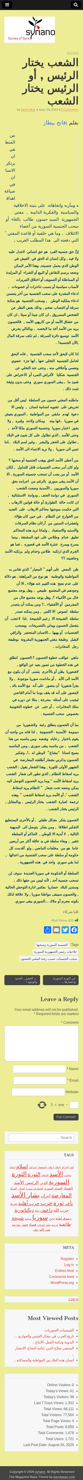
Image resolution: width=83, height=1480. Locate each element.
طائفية (65, 1224)
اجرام (65, 1167)
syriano (40, 1472)
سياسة (28, 1218)
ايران (45, 1195)
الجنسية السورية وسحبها (52, 945)
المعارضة (61, 1195)
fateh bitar (28, 109)
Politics (73, 53)
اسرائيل (33, 1167)
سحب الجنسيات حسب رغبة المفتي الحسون (49, 958)
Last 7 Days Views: (49, 1403)
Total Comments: (51, 1433)
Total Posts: (55, 1427)
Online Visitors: (59, 1385)
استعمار (41, 1167)
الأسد (56, 1173)
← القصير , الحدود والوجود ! (26, 980)
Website (72, 1092)
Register (67, 1259)
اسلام (22, 1166)
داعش (46, 1209)
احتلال (58, 1167)
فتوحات (41, 1225)
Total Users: (55, 1439)
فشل (24, 1224)
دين (52, 1218)
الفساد (68, 1188)
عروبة (55, 1224)
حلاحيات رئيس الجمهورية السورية (55, 951)
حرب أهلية (29, 1203)
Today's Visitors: (57, 1397)
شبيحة (18, 1217)
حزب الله (61, 1210)
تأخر (69, 1203)
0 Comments (70, 109)
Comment (70, 1022)
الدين (44, 1183)
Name (73, 1069)
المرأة (13, 1188)
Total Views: (54, 1409)
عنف (48, 1224)
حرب (46, 1203)
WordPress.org (62, 1283)
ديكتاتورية (24, 1210)
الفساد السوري (53, 1188)
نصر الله (44, 1229)
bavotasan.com (64, 1477)
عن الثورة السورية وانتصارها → (64, 980)
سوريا (40, 1217)
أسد (71, 1167)
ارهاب (50, 1167)
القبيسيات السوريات (59, 1330)
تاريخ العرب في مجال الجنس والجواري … (44, 1336)
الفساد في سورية (34, 1188)
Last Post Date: (35, 1445)
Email (73, 1080)
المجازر (21, 1188)
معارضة (16, 1224)
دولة (37, 1210)
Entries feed (64, 1271)
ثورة (58, 1203)
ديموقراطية (63, 1218)
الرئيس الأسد (26, 1182)
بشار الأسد (25, 1195)
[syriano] (29, 27)
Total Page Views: (57, 1421)
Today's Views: (58, 1391)
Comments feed (61, 1277)
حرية (13, 1204)
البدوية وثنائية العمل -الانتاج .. (53, 1342)
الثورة (34, 1174)
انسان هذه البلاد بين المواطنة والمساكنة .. (44, 1360)
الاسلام (44, 1175)
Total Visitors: (52, 1415)
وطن (36, 1229)
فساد (32, 1224)
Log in (69, 1265)
